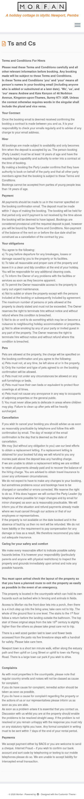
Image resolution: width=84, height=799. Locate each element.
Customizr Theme (66, 794)
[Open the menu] (77, 25)
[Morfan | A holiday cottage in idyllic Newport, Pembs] (42, 6)
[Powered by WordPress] (38, 793)
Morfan (19, 794)
